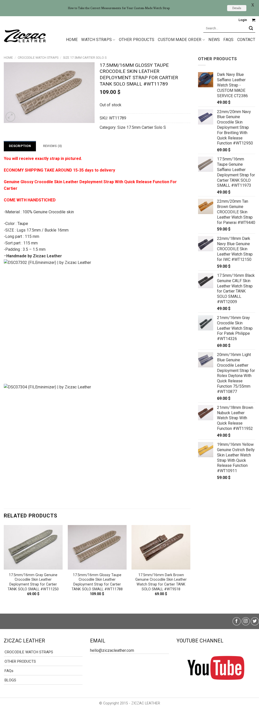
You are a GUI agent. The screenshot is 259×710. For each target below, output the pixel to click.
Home (8, 57)
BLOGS (10, 680)
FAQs (228, 39)
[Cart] (253, 20)
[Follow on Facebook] (236, 621)
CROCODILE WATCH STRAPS (38, 57)
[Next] (190, 565)
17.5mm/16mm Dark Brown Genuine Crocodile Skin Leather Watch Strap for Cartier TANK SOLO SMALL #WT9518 (161, 582)
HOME (72, 39)
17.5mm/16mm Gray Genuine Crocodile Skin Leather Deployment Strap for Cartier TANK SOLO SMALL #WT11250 (33, 582)
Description (20, 146)
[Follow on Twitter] (255, 621)
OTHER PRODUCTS (136, 39)
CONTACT (246, 39)
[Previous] (4, 565)
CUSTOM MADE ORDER (179, 39)
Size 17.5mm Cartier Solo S (84, 57)
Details (236, 8)
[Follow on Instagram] (246, 621)
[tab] (20, 146)
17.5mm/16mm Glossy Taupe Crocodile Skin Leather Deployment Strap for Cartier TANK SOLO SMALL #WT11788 (97, 582)
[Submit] (251, 28)
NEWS (214, 39)
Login (243, 20)
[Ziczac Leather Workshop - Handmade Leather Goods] (25, 36)
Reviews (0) (52, 146)
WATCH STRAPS (96, 39)
